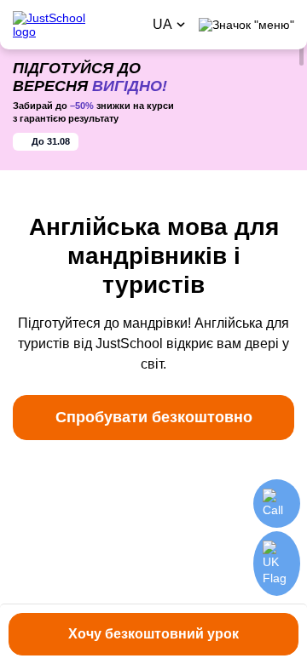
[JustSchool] (76, 24)
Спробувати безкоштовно (153, 417)
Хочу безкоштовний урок (153, 634)
